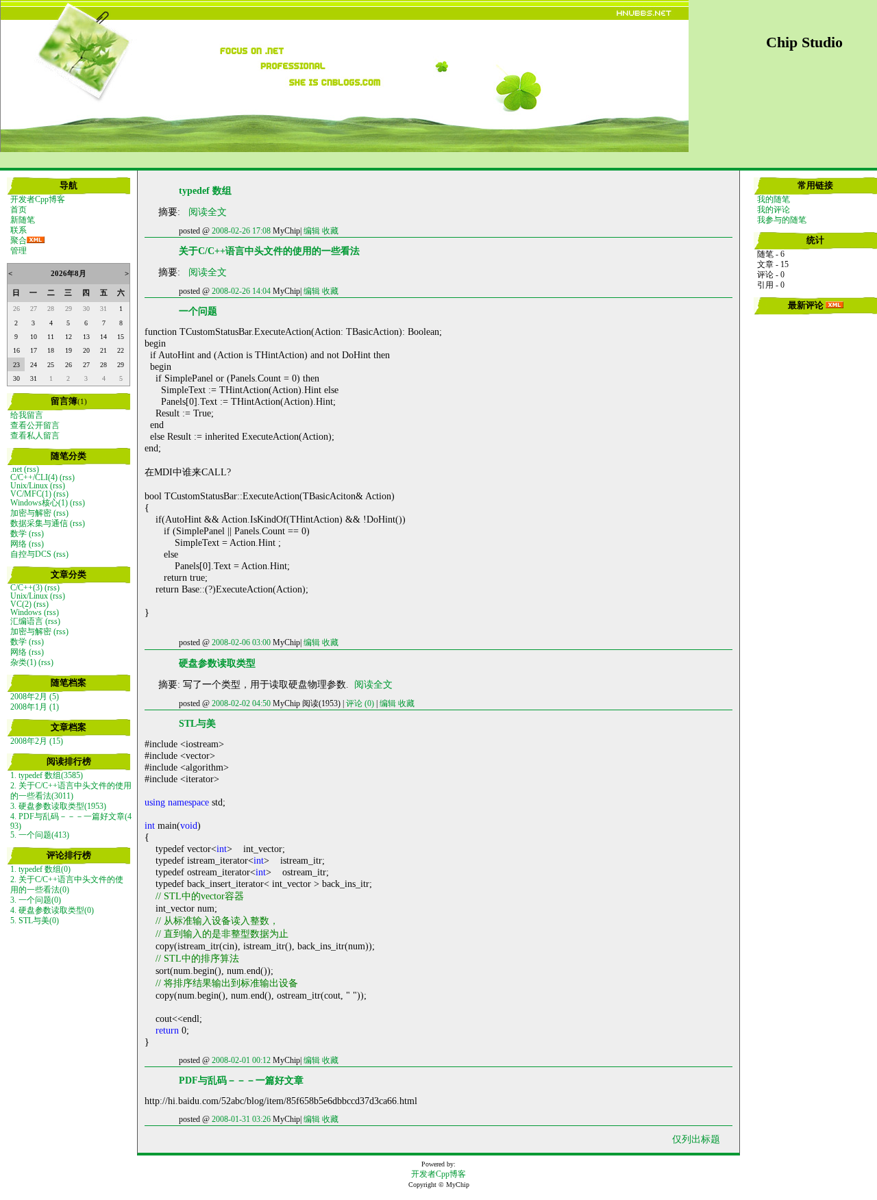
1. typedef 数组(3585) (46, 775)
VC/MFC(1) (30, 494)
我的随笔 (773, 199)
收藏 (330, 231)
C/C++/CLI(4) (34, 477)
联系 (18, 230)
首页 (18, 209)
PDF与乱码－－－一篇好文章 (241, 1080)
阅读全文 (207, 211)
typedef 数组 (205, 190)
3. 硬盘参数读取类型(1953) (58, 806)
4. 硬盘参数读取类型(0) (52, 910)
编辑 (312, 231)
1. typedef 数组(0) (40, 869)
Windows (26, 612)
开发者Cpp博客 (37, 199)
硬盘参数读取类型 (217, 663)
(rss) (31, 469)
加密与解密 (30, 513)
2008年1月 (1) (34, 707)
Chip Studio (804, 42)
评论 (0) (360, 703)
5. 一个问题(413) (39, 835)
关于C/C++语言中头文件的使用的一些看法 (269, 250)
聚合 (18, 240)
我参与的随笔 (781, 220)
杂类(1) (23, 662)
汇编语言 (26, 621)
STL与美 (197, 723)
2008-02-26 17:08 (241, 231)
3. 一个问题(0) (35, 900)
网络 (18, 544)
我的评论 (773, 209)
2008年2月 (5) (34, 696)
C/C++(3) (26, 588)
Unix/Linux (29, 486)
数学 (18, 533)
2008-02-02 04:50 (241, 703)
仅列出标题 (696, 1139)
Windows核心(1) (39, 503)
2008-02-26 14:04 (241, 291)
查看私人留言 (35, 436)
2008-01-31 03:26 (241, 1119)
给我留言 (26, 415)
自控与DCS (30, 554)
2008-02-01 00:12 (241, 1060)
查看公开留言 (35, 425)
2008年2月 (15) (36, 741)
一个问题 (198, 310)
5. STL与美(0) (34, 920)
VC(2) (21, 604)
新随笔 (22, 220)
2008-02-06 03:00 (241, 642)
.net (16, 469)
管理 (18, 251)
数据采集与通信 (39, 523)
